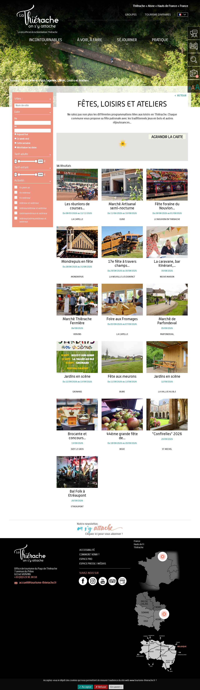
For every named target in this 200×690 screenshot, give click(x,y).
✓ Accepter (85, 687)
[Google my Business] (122, 581)
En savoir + (116, 687)
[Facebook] (83, 581)
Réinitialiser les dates (27, 148)
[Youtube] (102, 581)
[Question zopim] (194, 33)
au (15, 126)
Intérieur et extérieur (29, 203)
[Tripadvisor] (112, 581)
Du (15, 118)
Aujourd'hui (22, 134)
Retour (181, 95)
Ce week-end (23, 139)
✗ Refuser (101, 687)
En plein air (25, 188)
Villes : (18, 98)
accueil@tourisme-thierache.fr (37, 582)
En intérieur (25, 193)
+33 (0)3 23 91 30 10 (25, 577)
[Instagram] (93, 581)
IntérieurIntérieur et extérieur (33, 208)
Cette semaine (23, 143)
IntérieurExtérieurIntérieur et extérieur (33, 220)
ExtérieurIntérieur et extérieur (33, 213)
